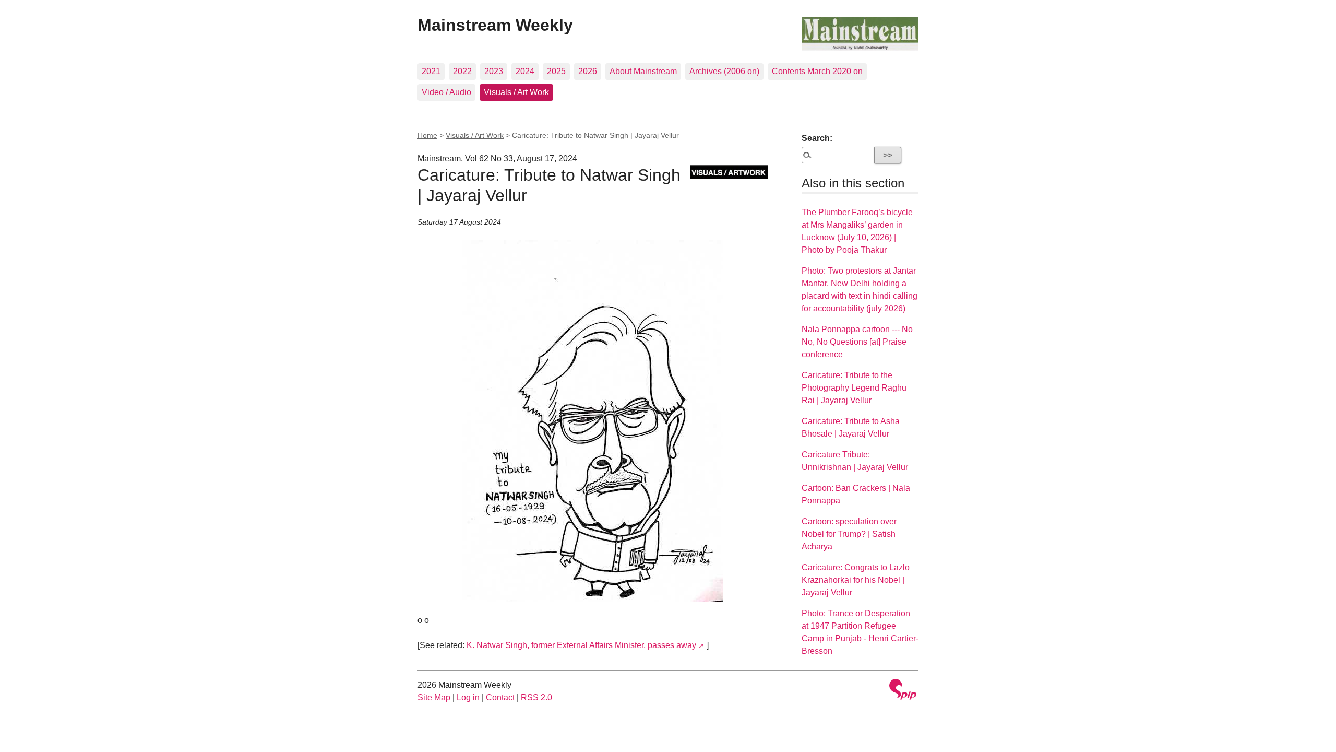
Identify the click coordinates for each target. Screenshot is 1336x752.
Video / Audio (446, 92)
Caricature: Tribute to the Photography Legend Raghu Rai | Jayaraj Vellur (854, 388)
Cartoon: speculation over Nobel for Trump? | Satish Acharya (849, 534)
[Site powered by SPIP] (902, 690)
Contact (500, 697)
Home (427, 135)
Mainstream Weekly (495, 25)
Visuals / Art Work (516, 92)
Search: (817, 138)
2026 (587, 71)
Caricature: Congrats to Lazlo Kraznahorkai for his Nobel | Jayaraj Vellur (856, 580)
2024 (525, 71)
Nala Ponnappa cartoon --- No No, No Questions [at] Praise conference (857, 342)
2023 (493, 71)
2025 (556, 71)
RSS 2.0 (536, 697)
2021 (431, 71)
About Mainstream (643, 71)
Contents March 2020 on (817, 71)
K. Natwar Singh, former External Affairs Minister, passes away (581, 645)
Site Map (434, 697)
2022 (462, 71)
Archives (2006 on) (724, 71)
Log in (468, 697)
